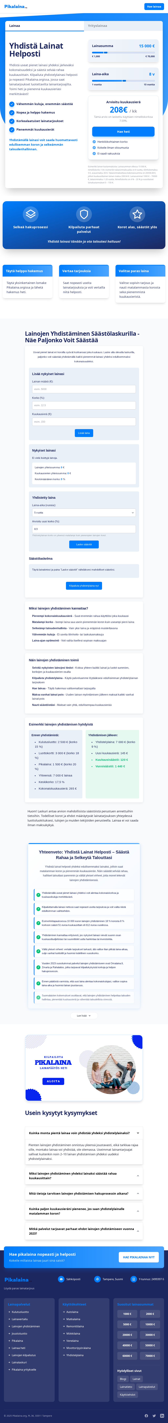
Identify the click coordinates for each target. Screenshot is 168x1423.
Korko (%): (38, 398)
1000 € (127, 1314)
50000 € (150, 1345)
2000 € (150, 1314)
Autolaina (72, 1312)
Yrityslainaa (97, 25)
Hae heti (123, 132)
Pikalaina (17, 1341)
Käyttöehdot (127, 1394)
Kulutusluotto (20, 1312)
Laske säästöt (84, 544)
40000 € (127, 1345)
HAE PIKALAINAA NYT (139, 1257)
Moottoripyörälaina (78, 1348)
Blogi (123, 1379)
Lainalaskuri (19, 1362)
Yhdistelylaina (75, 1355)
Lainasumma (102, 46)
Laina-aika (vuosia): (44, 505)
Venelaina (72, 1341)
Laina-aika (100, 74)
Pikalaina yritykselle (24, 1369)
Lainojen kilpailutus (24, 1355)
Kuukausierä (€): (42, 414)
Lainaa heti (18, 1348)
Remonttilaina (75, 1326)
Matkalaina (73, 1319)
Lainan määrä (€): (42, 381)
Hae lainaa (154, 6)
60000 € (127, 1356)
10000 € (150, 1324)
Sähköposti (73, 1279)
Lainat (136, 1379)
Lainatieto (126, 1387)
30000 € (150, 1335)
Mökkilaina (73, 1333)
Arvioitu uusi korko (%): (46, 521)
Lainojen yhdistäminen (26, 1326)
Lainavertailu (20, 1319)
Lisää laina (84, 433)
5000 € (127, 1324)
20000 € (127, 1335)
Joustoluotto (19, 1333)
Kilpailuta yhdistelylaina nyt (84, 585)
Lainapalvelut (147, 1387)
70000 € (150, 1356)
